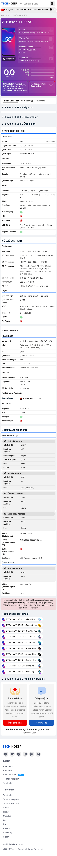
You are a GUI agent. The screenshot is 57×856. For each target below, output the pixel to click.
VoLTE (4, 317)
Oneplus (7, 816)
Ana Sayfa (7, 766)
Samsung (7, 832)
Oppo (5, 820)
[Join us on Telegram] (18, 754)
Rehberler (8, 770)
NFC (4, 216)
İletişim (21, 844)
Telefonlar (8, 783)
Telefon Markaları (11, 803)
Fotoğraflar (41, 100)
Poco (5, 824)
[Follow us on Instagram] (25, 754)
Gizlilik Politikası (10, 844)
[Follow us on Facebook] (5, 754)
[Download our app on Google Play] (31, 754)
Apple (6, 807)
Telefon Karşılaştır (27, 10)
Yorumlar (26, 100)
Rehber (44, 10)
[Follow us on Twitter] (12, 754)
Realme (6, 828)
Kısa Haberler (13, 774)
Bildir (6, 605)
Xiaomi (6, 837)
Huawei (6, 812)
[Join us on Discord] (38, 754)
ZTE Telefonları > (48, 142)
